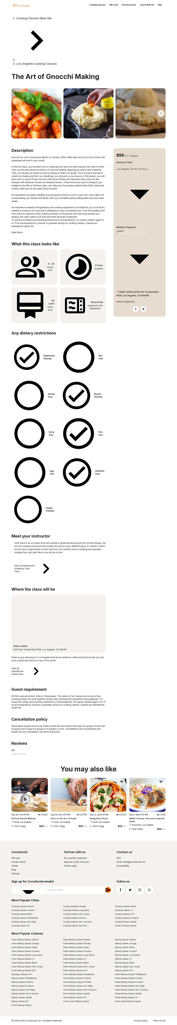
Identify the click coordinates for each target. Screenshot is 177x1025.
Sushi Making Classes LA (22, 959)
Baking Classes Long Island (127, 955)
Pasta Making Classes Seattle (128, 993)
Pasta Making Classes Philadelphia (130, 974)
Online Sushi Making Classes (76, 1001)
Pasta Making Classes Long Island (78, 955)
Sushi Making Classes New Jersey (27, 966)
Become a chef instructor (76, 862)
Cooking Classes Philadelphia (24, 918)
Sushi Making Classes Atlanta (24, 939)
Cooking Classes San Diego (23, 922)
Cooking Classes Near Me (34, 18)
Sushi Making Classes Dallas (24, 947)
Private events (18, 862)
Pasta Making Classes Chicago (77, 943)
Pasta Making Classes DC (126, 997)
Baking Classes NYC (124, 970)
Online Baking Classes (21, 1005)
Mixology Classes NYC (21, 974)
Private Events (129, 5)
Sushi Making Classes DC (74, 997)
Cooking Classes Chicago (74, 906)
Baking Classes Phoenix (22, 982)
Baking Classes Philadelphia (24, 978)
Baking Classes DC (19, 1001)
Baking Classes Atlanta (125, 939)
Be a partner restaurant (75, 858)
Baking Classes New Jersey (127, 966)
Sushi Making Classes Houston (25, 951)
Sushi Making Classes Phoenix (77, 978)
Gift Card (113, 5)
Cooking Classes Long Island (76, 910)
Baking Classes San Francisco (25, 993)
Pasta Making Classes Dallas (76, 947)
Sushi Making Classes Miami (24, 963)
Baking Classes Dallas (125, 947)
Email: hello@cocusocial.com (131, 862)
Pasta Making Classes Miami (76, 963)
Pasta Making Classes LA (74, 959)
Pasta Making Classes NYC (75, 970)
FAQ (160, 5)
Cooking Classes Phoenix (74, 918)
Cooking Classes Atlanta (22, 906)
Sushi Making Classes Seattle (76, 993)
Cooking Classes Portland (126, 918)
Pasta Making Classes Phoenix (129, 978)
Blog (13, 869)
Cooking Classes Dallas (125, 906)
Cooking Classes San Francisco (77, 922)
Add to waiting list (125, 301)
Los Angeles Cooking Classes (36, 63)
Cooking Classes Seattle (126, 922)
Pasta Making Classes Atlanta (76, 939)
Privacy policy (141, 1020)
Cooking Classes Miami (21, 914)
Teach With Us (147, 5)
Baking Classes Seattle (21, 997)
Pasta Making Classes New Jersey (79, 966)
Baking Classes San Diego (23, 989)
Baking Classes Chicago (125, 943)
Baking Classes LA (123, 959)
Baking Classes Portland (22, 986)
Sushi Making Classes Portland (77, 982)
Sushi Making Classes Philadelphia (78, 974)
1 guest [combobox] (119, 231)
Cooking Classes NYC (124, 914)
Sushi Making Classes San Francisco (80, 989)
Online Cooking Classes (125, 925)
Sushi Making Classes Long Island (26, 955)
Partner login (70, 866)
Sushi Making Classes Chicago (25, 943)
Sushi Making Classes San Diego (78, 986)
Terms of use (159, 1020)
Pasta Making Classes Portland (129, 982)
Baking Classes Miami (124, 963)
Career (14, 866)
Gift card (15, 858)
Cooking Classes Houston (23, 910)
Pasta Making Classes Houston (77, 951)
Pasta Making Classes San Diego (130, 986)
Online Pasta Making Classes (128, 1001)
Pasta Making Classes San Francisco (131, 989)
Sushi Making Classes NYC (23, 970)
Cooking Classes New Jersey (76, 914)
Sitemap (15, 873)
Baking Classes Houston (126, 951)
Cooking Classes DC (20, 925)
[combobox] (139, 166)
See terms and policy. (49, 732)
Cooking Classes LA (124, 910)
